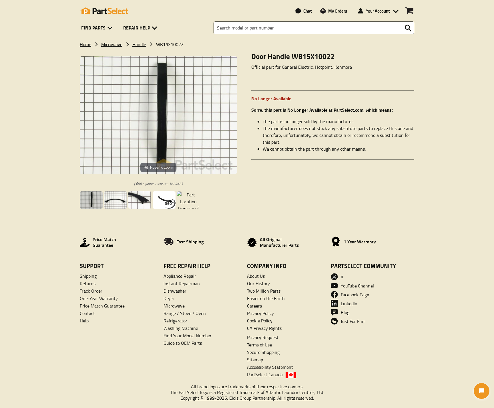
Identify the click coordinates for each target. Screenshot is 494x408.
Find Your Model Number (188, 335)
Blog (345, 312)
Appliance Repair (180, 276)
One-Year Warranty (99, 298)
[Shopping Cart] (409, 11)
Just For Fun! (353, 321)
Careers (254, 306)
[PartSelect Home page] (104, 11)
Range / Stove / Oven (185, 313)
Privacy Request (262, 337)
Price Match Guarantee (102, 306)
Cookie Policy (259, 321)
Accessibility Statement (270, 367)
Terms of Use (259, 345)
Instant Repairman (182, 283)
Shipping (88, 276)
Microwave (111, 44)
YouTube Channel (357, 286)
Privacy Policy (260, 313)
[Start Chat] (481, 391)
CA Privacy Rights (264, 328)
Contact (87, 313)
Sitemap (255, 359)
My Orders (337, 11)
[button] (98, 27)
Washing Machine (181, 328)
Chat (307, 11)
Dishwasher (175, 291)
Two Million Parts (263, 291)
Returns (87, 283)
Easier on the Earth (266, 298)
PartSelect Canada (265, 374)
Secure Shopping (263, 352)
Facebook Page (355, 294)
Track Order (91, 291)
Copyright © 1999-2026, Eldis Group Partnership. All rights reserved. (247, 398)
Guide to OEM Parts (183, 343)
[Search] (408, 28)
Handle (139, 44)
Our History (258, 283)
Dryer (169, 298)
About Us (256, 276)
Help (84, 321)
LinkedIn (349, 303)
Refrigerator (175, 321)
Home (85, 44)
